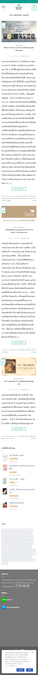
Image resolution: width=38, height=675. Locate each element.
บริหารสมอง (11, 540)
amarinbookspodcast (6, 530)
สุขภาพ (29, 547)
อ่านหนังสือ (4, 553)
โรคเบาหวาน (4, 563)
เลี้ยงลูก (29, 557)
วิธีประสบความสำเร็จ (15, 547)
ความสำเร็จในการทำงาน (20, 533)
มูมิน (3, 543)
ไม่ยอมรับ (20, 670)
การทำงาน (4, 533)
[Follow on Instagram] (20, 586)
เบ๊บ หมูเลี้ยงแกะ (5, 352)
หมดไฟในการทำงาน (6, 550)
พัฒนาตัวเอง (29, 540)
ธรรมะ (9, 537)
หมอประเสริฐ (14, 550)
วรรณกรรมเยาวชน (28, 350)
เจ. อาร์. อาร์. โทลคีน (9, 438)
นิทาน (20, 537)
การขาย (31, 530)
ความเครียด (29, 533)
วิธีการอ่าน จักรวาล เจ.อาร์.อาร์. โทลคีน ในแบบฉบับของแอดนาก (19, 49)
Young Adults (19, 45)
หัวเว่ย (20, 550)
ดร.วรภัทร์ (4, 537)
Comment (34, 200)
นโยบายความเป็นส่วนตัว (10, 666)
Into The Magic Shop (23, 530)
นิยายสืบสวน (30, 537)
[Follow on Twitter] (24, 586)
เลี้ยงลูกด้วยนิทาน (5, 560)
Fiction (15, 227)
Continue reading (19, 189)
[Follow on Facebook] (16, 586)
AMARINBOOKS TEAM (25, 56)
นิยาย (25, 537)
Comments (34, 352)
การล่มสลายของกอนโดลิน (22, 196)
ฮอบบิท (29, 198)
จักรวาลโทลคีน (30, 196)
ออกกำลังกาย (26, 550)
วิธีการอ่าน (26, 198)
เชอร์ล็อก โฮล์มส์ (5, 557)
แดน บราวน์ (13, 560)
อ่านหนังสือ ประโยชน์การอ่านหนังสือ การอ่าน (17, 553)
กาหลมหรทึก (10, 533)
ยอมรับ (29, 670)
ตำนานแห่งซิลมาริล (11, 198)
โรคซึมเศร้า (28, 560)
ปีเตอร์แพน (22, 350)
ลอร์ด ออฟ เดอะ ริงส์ (19, 198)
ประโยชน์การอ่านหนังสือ (20, 540)
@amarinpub (9, 600)
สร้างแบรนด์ (23, 547)
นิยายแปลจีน (4, 540)
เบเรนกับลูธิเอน (8, 200)
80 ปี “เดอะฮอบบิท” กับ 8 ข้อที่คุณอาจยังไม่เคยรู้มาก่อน (19, 382)
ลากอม (30, 543)
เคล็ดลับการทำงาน (31, 553)
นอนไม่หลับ (15, 537)
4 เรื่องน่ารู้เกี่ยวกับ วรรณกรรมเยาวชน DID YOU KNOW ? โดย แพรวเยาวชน (19, 231)
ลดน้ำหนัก (15, 543)
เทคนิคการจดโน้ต (14, 557)
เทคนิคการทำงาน (23, 557)
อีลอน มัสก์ (33, 550)
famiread (15, 530)
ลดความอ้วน (8, 543)
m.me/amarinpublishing (13, 607)
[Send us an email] (28, 586)
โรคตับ (33, 560)
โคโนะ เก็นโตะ (21, 560)
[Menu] (3, 6)
